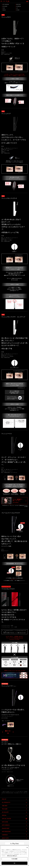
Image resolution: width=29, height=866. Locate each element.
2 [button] (8, 731)
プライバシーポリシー (12, 855)
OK (14, 863)
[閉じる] (27, 847)
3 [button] (10, 731)
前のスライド (2, 732)
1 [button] (6, 731)
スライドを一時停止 (8, 733)
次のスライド (13, 732)
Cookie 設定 (14, 858)
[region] (14, 855)
